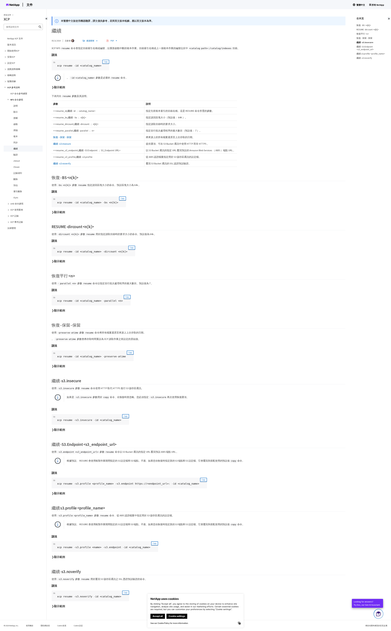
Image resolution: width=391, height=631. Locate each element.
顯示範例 (59, 87)
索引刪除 (17, 191)
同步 (15, 142)
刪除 (15, 179)
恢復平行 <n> (362, 33)
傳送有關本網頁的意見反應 (376, 625)
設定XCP (11, 63)
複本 (15, 136)
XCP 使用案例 (16, 209)
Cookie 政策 (61, 625)
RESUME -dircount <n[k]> (367, 29)
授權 (15, 118)
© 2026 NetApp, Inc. (11, 625)
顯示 (15, 112)
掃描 (15, 130)
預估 (15, 185)
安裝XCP (11, 57)
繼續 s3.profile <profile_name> (370, 53)
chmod (16, 160)
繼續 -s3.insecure (62, 143)
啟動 (15, 124)
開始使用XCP (13, 50)
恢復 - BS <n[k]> (363, 25)
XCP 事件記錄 (16, 222)
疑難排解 (11, 81)
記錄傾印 (17, 173)
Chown (16, 167)
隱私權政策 (45, 625)
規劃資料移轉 (13, 69)
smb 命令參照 (16, 203)
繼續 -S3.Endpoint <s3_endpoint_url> (365, 48)
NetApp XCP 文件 (15, 38)
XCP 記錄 (14, 216)
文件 (30, 5)
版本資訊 (11, 44)
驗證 (15, 154)
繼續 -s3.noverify (62, 163)
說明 (15, 105)
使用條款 (29, 625)
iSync (15, 197)
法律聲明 (11, 228)
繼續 (15, 148)
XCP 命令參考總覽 (18, 93)
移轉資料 (11, 75)
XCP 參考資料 (13, 87)
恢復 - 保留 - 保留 (62, 137)
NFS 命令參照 (16, 99)
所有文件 (7, 15)
